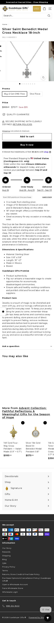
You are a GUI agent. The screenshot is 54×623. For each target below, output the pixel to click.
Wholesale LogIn (10, 592)
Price (5, 102)
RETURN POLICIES (22, 124)
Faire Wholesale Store (12, 588)
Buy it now (27, 145)
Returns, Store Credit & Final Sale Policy (21, 574)
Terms (5, 571)
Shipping (6, 131)
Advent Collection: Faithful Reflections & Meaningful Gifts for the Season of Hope (26, 413)
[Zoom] (43, 77)
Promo (6, 88)
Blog (4, 559)
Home (4, 24)
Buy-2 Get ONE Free (14, 94)
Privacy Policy (8, 567)
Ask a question (10, 346)
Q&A (4, 563)
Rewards (6, 552)
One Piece (35, 94)
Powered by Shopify (38, 617)
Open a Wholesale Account (15, 584)
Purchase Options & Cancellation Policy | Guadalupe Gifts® (26, 579)
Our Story (6, 548)
